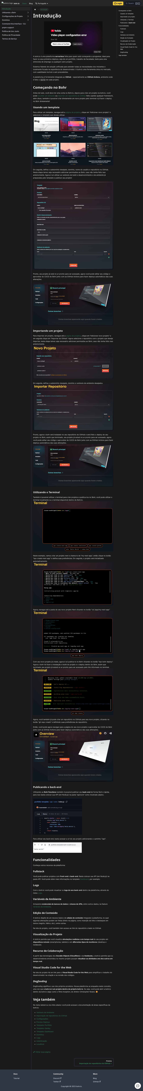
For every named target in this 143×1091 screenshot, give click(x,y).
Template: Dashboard (44, 1031)
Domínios (6, 20)
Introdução (6, 9)
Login (119, 3)
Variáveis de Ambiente (42, 907)
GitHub (96, 1082)
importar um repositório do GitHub (72, 96)
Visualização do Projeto (127, 41)
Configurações (42, 1019)
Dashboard (84, 879)
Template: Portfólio (44, 1025)
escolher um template (46, 96)
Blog (31, 3)
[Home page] (35, 9)
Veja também (123, 55)
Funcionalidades (124, 26)
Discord (56, 1078)
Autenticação (41, 1041)
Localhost (40, 1044)
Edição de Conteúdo (126, 38)
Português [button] (42, 3)
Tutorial (16, 1078)
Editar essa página (43, 1052)
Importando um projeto (127, 17)
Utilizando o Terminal (126, 20)
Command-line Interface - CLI (14, 24)
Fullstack (123, 29)
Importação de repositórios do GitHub (51, 1016)
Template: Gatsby (43, 1028)
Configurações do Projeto (12, 16)
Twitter (56, 1082)
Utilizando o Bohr (9, 12)
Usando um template (126, 13)
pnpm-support (8, 27)
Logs (40, 893)
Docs (24, 3)
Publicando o (127, 23)
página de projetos (73, 112)
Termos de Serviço (9, 39)
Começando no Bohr (125, 10)
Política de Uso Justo (10, 31)
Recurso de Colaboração (128, 44)
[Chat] (138, 1086)
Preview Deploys (43, 1022)
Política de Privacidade (11, 35)
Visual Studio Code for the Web (128, 48)
